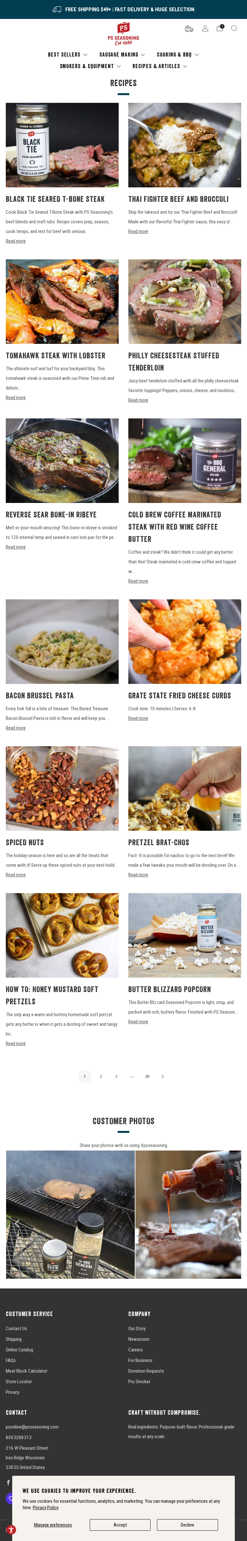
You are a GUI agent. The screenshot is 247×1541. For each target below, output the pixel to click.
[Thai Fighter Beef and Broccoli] (184, 145)
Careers (135, 1350)
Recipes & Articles (156, 66)
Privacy (12, 1392)
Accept (120, 1525)
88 (147, 1076)
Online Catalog (19, 1350)
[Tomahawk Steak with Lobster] (62, 301)
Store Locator (19, 1381)
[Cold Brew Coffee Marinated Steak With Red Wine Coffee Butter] (184, 460)
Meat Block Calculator (26, 1371)
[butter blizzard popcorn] (184, 935)
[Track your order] (189, 28)
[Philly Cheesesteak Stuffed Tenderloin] (184, 301)
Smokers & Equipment (87, 66)
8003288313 (19, 1437)
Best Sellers (64, 54)
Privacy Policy (46, 1507)
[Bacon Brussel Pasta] (62, 641)
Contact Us (16, 1328)
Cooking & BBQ (174, 54)
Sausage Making (118, 54)
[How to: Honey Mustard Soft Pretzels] (62, 935)
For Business (140, 1360)
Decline (187, 1525)
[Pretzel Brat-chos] (184, 788)
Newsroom (138, 1339)
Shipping (14, 1339)
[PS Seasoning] (123, 34)
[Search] (234, 28)
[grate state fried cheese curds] (184, 641)
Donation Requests (146, 1371)
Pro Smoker (139, 1381)
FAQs (11, 1360)
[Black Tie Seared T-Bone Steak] (62, 145)
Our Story (137, 1328)
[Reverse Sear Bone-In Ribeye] (62, 460)
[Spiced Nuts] (62, 788)
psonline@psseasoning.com (32, 1427)
